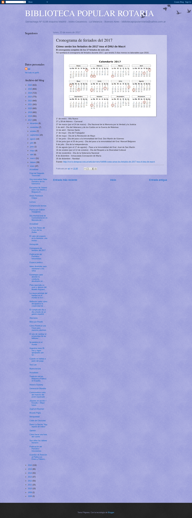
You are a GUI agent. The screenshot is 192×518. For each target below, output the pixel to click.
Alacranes (34, 318)
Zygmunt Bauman (37, 409)
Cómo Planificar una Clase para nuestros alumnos (38, 328)
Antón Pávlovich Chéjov (36, 197)
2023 (30, 97)
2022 (30, 101)
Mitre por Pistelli (36, 322)
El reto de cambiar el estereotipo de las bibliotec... (38, 336)
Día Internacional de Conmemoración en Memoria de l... (38, 218)
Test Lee (33, 365)
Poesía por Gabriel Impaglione (37, 211)
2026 (30, 85)
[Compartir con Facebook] (93, 168)
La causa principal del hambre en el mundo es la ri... (38, 295)
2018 (30, 116)
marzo (33, 158)
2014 (30, 473)
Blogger (111, 512)
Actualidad (34, 169)
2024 (30, 93)
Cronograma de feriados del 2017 (38, 249)
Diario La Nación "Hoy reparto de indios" (38, 425)
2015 (30, 469)
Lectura (33, 202)
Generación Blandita (38, 388)
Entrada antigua (158, 180)
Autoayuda (34, 244)
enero (32, 166)
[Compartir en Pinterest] (95, 168)
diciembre (34, 123)
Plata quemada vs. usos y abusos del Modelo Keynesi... (38, 287)
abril (32, 154)
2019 (30, 112)
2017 (30, 120)
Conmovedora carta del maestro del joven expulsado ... (38, 394)
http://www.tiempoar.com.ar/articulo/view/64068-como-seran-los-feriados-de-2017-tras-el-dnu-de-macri (109, 162)
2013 (30, 477)
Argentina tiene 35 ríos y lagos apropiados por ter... (37, 351)
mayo (32, 151)
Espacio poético (36, 262)
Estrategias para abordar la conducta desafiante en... (37, 278)
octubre (33, 131)
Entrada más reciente (65, 180)
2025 (30, 89)
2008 (30, 496)
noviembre (34, 127)
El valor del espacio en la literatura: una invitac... (38, 238)
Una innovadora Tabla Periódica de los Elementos (38, 181)
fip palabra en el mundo (36, 343)
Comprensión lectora (38, 206)
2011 (30, 485)
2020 (30, 108)
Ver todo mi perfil (32, 73)
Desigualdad (34, 417)
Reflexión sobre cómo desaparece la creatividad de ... (38, 304)
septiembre (35, 135)
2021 (30, 104)
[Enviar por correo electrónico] (85, 168)
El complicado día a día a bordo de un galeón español (38, 312)
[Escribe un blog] (87, 168)
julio (32, 143)
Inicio (113, 180)
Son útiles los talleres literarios (38, 441)
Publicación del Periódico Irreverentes (36, 256)
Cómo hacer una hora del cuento (38, 435)
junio (32, 147)
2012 (30, 481)
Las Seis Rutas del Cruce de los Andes (37, 230)
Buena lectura (35, 369)
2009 (30, 492)
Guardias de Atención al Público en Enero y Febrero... (38, 457)
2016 (30, 465)
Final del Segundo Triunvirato (37, 174)
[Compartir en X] (90, 168)
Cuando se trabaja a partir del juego (38, 360)
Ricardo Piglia (35, 413)
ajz (29, 69)
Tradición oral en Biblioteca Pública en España (38, 378)
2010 (30, 488)
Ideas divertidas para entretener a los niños (38, 268)
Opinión (33, 431)
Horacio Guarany (36, 385)
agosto (33, 139)
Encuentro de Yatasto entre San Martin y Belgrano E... (38, 190)
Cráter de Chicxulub (38, 421)
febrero (33, 162)
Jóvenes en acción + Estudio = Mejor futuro (38, 403)
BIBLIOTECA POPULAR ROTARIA (89, 13)
